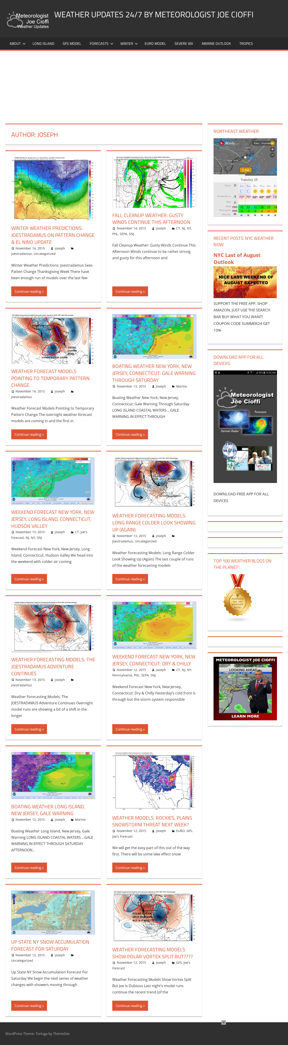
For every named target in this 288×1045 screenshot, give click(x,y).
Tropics (246, 43)
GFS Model (72, 43)
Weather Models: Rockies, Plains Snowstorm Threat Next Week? (152, 821)
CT (178, 228)
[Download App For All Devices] (245, 481)
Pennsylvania (122, 675)
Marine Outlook (216, 43)
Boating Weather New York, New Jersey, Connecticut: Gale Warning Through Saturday (154, 373)
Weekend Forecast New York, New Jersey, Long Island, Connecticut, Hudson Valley (52, 519)
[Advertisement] (144, 84)
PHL (115, 234)
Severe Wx (184, 43)
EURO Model (155, 43)
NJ (183, 228)
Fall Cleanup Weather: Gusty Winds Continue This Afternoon (151, 218)
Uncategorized (45, 254)
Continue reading (28, 291)
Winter (126, 43)
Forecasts (99, 43)
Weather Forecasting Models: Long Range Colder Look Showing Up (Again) (154, 522)
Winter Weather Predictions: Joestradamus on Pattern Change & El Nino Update (52, 235)
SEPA (123, 234)
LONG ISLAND (43, 43)
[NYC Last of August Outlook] (245, 296)
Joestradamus (21, 254)
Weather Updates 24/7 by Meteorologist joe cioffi (154, 14)
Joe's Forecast (122, 836)
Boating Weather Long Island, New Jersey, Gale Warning (48, 810)
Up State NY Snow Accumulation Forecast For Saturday (50, 945)
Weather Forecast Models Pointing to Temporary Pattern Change (50, 378)
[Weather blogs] (238, 621)
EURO (180, 831)
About (15, 43)
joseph (60, 248)
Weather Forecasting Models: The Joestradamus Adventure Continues (53, 666)
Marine (181, 386)
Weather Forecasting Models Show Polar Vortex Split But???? (152, 953)
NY (189, 228)
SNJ (131, 234)
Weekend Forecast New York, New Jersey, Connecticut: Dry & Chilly (153, 660)
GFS (189, 831)
